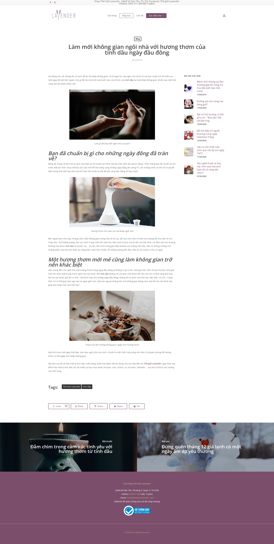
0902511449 (135, 494)
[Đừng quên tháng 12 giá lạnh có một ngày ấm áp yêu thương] (205, 447)
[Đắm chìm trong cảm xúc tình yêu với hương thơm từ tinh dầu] (68, 447)
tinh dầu (129, 80)
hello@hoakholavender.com (140, 497)
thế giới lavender (71, 386)
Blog (138, 38)
